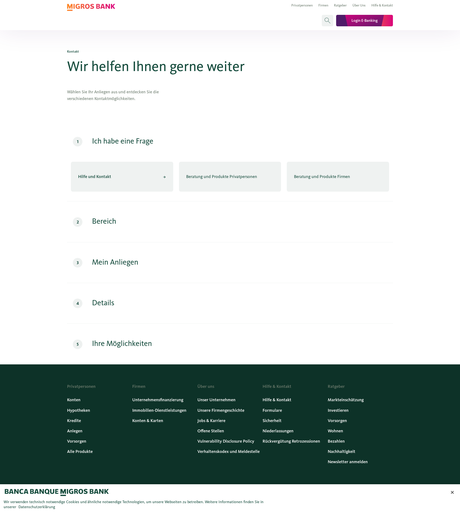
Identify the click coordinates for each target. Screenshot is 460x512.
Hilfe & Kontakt (382, 5)
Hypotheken (78, 410)
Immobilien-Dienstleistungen (159, 410)
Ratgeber (340, 5)
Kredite (74, 420)
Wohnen (335, 431)
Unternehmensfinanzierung (157, 399)
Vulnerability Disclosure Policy (225, 441)
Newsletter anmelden (348, 461)
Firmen (323, 5)
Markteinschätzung (346, 399)
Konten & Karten (147, 420)
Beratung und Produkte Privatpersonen (221, 176)
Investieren (338, 410)
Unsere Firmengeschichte (220, 410)
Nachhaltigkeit (341, 451)
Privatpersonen (302, 5)
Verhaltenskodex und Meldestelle (228, 451)
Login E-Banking (364, 20)
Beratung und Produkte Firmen (322, 176)
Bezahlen (336, 441)
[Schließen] (452, 492)
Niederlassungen (278, 431)
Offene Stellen (210, 431)
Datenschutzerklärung (36, 507)
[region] (230, 498)
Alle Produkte (80, 451)
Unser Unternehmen (216, 399)
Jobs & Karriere (211, 420)
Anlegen (74, 431)
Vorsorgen (76, 441)
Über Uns (359, 5)
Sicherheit (272, 420)
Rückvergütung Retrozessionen (291, 441)
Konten (73, 399)
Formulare (272, 410)
